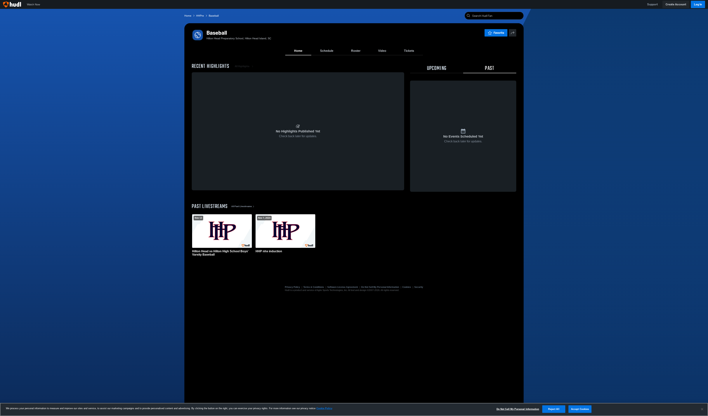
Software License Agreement (342, 287)
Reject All (553, 409)
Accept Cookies (580, 409)
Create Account (676, 4)
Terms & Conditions (313, 287)
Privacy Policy (292, 287)
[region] (354, 409)
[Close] (702, 409)
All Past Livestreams (241, 206)
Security (418, 287)
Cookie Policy (324, 408)
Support (652, 4)
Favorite (499, 32)
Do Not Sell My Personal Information (380, 287)
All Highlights (242, 66)
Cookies (406, 287)
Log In (698, 4)
